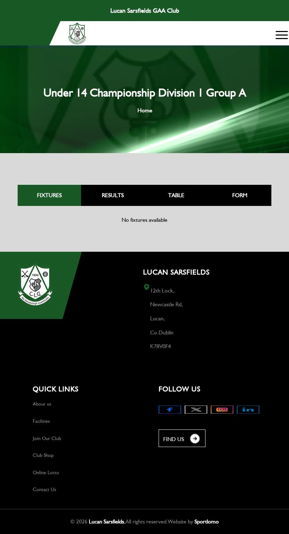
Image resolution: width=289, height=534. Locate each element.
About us (42, 404)
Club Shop (43, 455)
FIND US (173, 439)
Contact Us (44, 489)
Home (144, 110)
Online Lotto (46, 472)
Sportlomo (207, 521)
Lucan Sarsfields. (107, 521)
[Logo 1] (77, 33)
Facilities (41, 421)
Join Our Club (47, 438)
